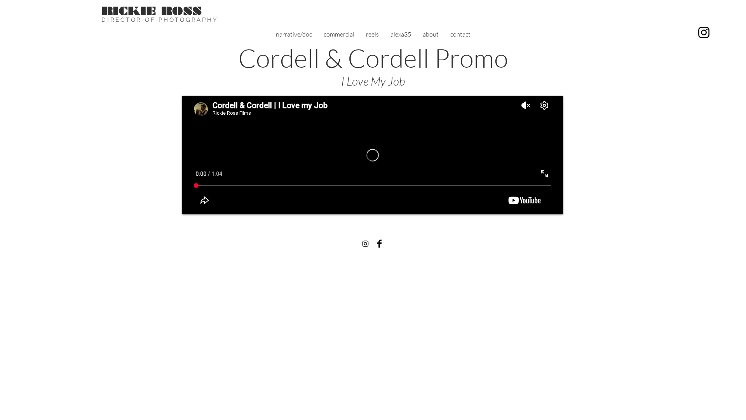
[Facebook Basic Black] (379, 244)
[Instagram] (703, 32)
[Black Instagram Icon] (365, 244)
